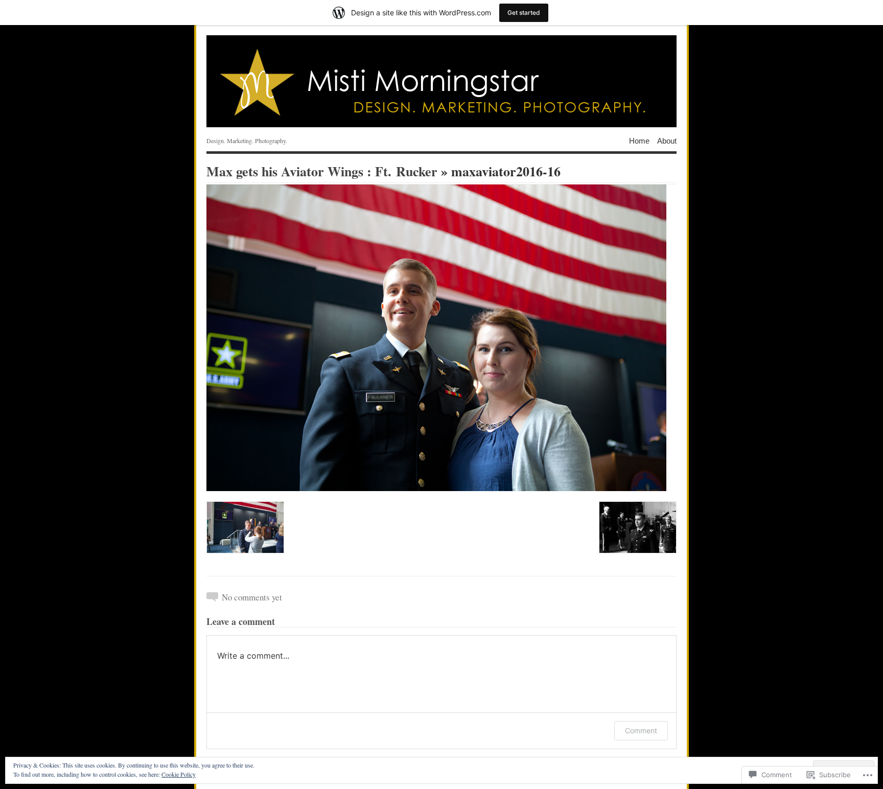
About (667, 140)
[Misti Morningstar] (441, 81)
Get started (523, 12)
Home (639, 140)
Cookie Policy (178, 774)
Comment (641, 730)
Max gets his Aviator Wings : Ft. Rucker (321, 171)
